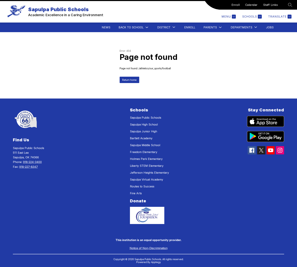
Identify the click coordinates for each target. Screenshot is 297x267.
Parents (210, 27)
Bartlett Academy (141, 138)
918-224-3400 (32, 162)
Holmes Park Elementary (146, 159)
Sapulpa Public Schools (145, 117)
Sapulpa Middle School (145, 145)
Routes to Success (142, 186)
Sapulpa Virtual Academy (146, 179)
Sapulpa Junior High (143, 131)
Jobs (270, 27)
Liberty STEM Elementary (146, 165)
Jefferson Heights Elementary (149, 172)
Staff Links (270, 5)
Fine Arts (136, 193)
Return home (129, 79)
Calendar (251, 5)
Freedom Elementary (143, 152)
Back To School (131, 27)
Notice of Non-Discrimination (149, 248)
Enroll (236, 5)
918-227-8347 (28, 166)
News (106, 27)
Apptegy (156, 262)
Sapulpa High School (144, 124)
